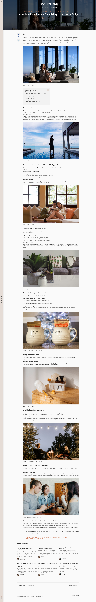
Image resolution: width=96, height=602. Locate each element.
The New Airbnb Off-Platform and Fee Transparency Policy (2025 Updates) (26, 565)
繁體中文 (23, 600)
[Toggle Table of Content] (48, 90)
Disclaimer (48, 600)
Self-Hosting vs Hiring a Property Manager (68, 547)
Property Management (55, 537)
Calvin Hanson (31, 350)
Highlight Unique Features (32, 100)
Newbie (47, 537)
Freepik (32, 85)
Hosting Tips (42, 537)
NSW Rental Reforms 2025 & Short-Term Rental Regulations (47, 547)
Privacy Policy (30, 600)
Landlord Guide (48, 11)
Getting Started (38, 11)
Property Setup (29, 11)
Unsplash (41, 289)
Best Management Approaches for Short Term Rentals (47, 564)
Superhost (32, 538)
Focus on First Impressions (31, 91)
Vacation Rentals (40, 538)
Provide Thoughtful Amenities (32, 96)
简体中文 (19, 600)
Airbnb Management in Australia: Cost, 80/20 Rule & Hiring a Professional (26, 548)
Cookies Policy (39, 600)
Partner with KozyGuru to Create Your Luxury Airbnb (38, 102)
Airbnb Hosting (29, 537)
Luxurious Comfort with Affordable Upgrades (36, 93)
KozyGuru (51, 531)
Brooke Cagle (31, 517)
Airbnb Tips (36, 537)
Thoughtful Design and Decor (32, 95)
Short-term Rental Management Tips (62, 11)
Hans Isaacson (31, 461)
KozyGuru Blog (48, 3)
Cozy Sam (22, 558)
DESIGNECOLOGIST (33, 289)
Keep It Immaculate (29, 98)
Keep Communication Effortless (32, 101)
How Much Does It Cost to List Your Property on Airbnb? (68, 564)
